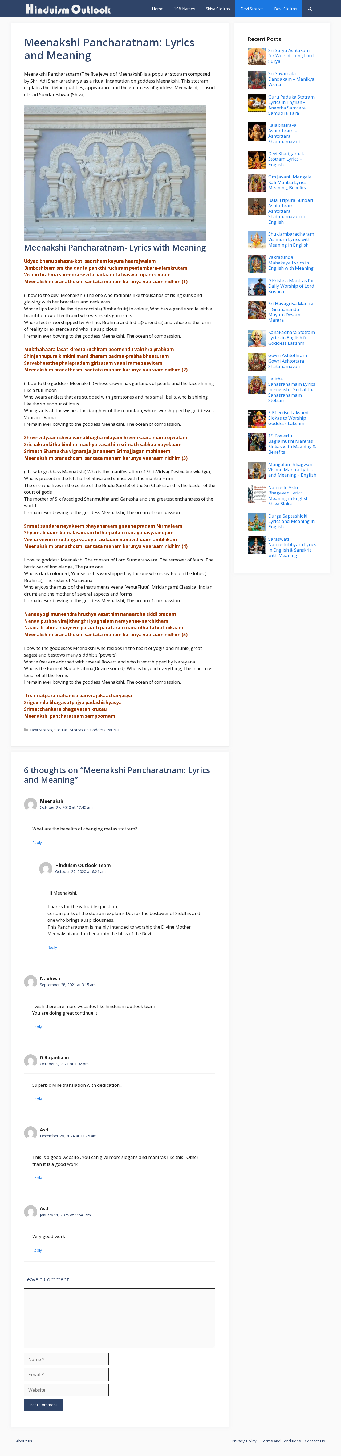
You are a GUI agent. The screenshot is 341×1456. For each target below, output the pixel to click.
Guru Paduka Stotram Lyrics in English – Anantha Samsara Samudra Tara (291, 105)
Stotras (61, 729)
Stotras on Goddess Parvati (94, 729)
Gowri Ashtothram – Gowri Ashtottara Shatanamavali (289, 360)
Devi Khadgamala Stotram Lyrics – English (287, 158)
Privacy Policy (244, 1440)
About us (24, 1440)
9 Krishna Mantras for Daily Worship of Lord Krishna (291, 285)
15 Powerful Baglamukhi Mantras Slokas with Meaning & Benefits (292, 444)
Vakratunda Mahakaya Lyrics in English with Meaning (291, 262)
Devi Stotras (252, 8)
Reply (37, 842)
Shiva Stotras (218, 8)
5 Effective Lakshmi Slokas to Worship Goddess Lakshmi (288, 417)
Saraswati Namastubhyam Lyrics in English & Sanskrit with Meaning (292, 547)
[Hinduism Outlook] (68, 8)
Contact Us (315, 1440)
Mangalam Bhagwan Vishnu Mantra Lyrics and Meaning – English (292, 469)
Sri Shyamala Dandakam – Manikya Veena (291, 78)
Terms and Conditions (281, 1440)
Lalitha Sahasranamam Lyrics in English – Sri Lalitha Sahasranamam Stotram (291, 390)
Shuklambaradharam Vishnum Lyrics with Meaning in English (291, 239)
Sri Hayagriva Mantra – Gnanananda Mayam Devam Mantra (291, 312)
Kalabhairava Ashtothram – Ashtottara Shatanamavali (284, 133)
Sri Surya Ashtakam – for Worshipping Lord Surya (291, 55)
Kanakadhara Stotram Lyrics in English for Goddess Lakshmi (291, 337)
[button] (309, 8)
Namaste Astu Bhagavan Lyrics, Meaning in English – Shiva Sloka (290, 495)
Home (157, 8)
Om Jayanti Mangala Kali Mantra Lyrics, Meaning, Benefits (290, 182)
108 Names (184, 8)
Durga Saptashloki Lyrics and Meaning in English (291, 521)
